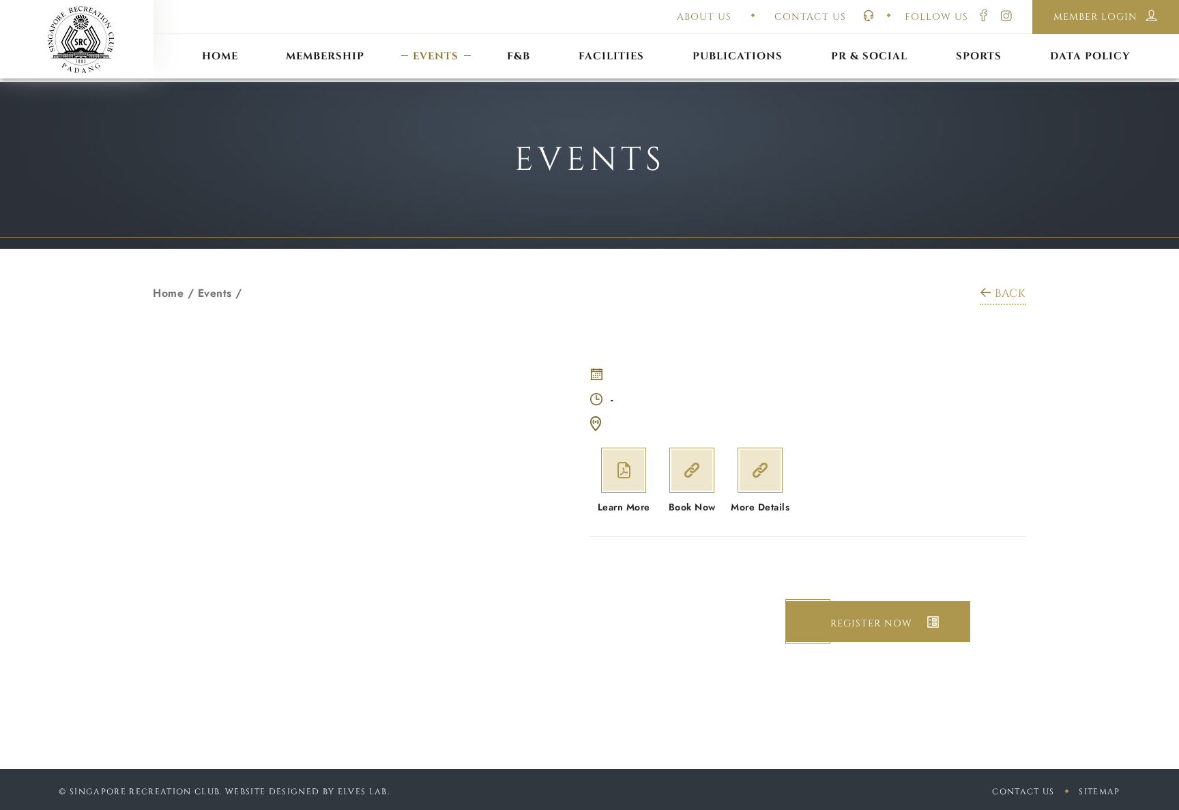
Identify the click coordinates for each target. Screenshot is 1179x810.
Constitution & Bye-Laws (738, 39)
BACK (1010, 293)
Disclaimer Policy (1091, 39)
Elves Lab (363, 791)
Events (215, 293)
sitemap (1099, 791)
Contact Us (1023, 791)
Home (168, 293)
